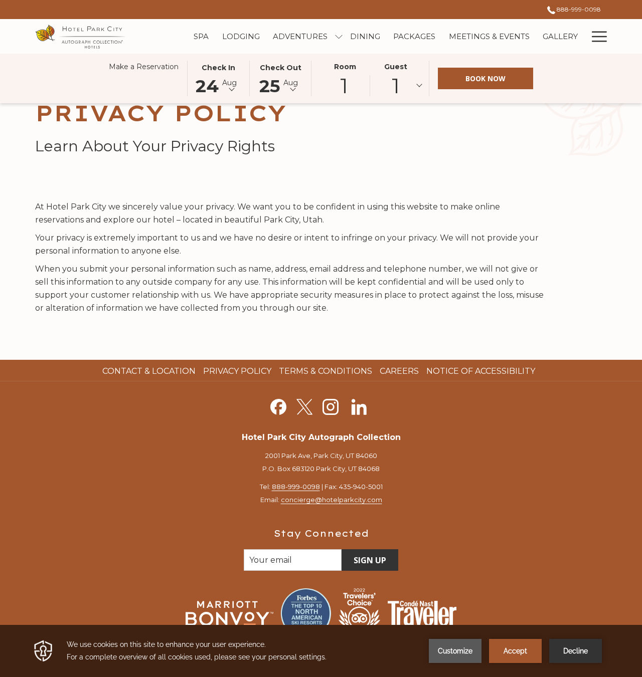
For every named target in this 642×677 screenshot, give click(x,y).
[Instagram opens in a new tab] (331, 405)
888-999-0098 (578, 9)
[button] (218, 78)
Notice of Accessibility (480, 371)
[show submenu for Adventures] (339, 36)
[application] (321, 651)
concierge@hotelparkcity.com (331, 500)
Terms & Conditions (325, 371)
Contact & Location (149, 371)
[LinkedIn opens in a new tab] (359, 405)
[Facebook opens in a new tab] (278, 405)
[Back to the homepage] (80, 36)
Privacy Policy (237, 371)
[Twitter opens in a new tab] (304, 405)
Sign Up (370, 560)
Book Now (485, 78)
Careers (399, 371)
